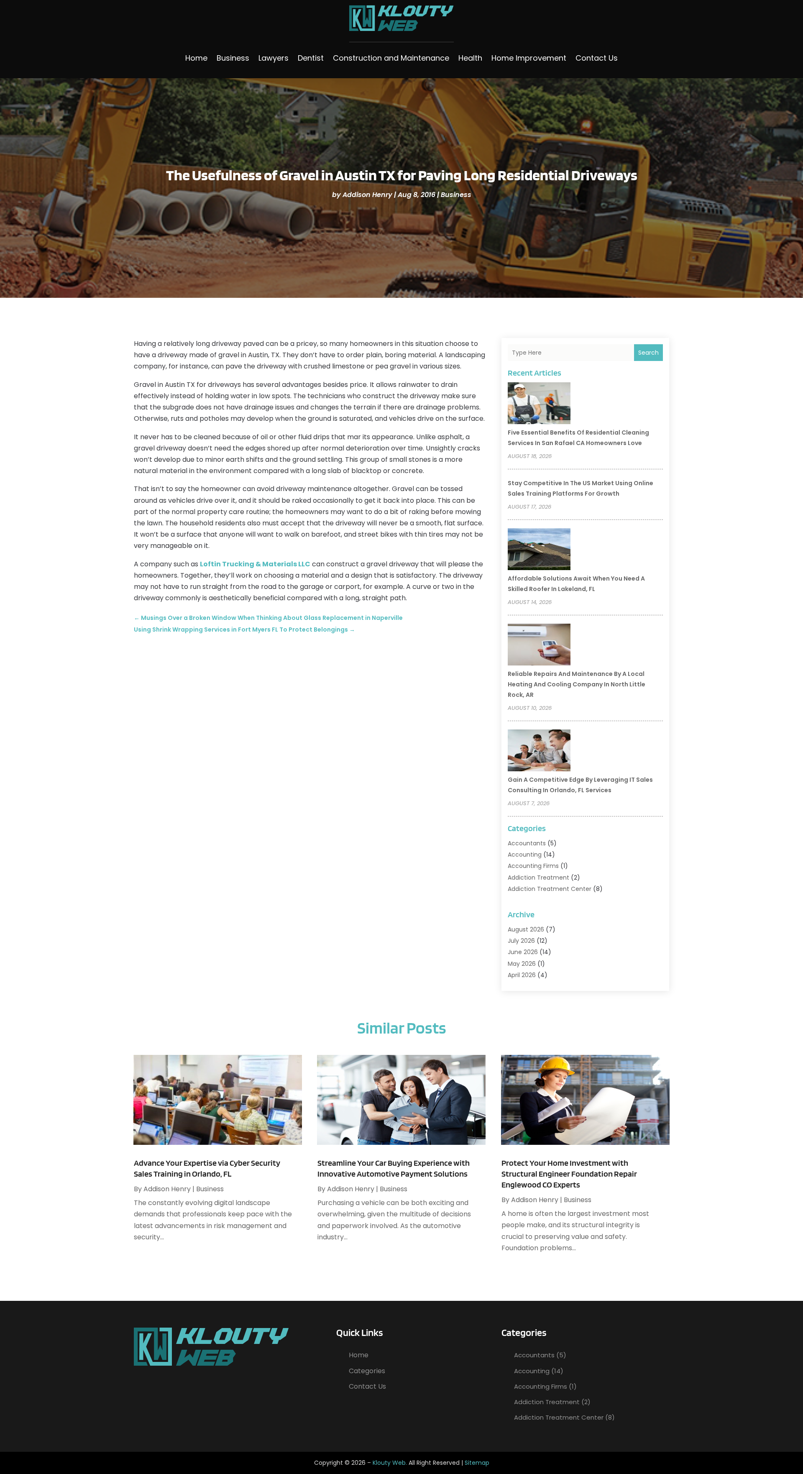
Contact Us (596, 58)
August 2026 (526, 929)
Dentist (311, 58)
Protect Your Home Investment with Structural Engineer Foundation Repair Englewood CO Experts (569, 1174)
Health (470, 58)
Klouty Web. (390, 1463)
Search (648, 352)
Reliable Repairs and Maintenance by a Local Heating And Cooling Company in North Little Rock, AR (576, 684)
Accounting (525, 854)
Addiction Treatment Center (549, 889)
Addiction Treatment (538, 877)
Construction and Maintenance (391, 58)
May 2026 (522, 964)
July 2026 (521, 941)
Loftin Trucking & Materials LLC (255, 564)
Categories (367, 1371)
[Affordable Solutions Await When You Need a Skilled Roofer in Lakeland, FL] (539, 550)
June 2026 (523, 952)
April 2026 (522, 975)
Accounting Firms (533, 866)
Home (196, 58)
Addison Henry (367, 195)
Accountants (527, 843)
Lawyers (273, 58)
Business (233, 58)
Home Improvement (528, 58)
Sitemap (477, 1463)
